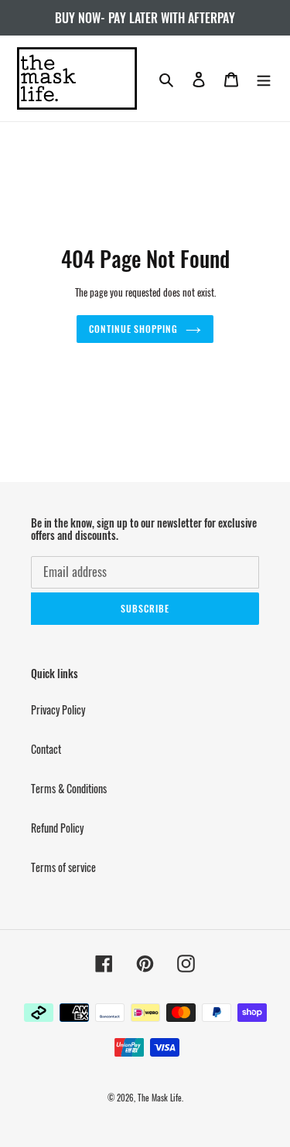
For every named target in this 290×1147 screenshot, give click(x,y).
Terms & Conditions (69, 788)
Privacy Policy (58, 709)
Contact (46, 749)
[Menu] (263, 78)
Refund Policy (57, 828)
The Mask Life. (160, 1097)
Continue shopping (133, 328)
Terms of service (63, 867)
